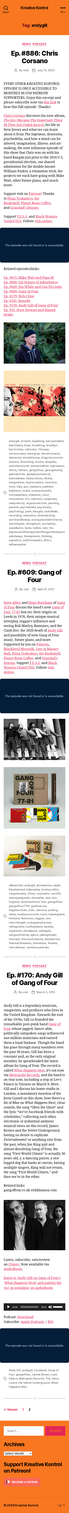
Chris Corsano (14, 116)
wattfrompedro (33, 540)
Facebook (40, 1370)
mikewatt (35, 495)
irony (12, 486)
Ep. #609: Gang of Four (21, 291)
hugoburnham (18, 910)
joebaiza (35, 486)
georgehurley (54, 470)
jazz (26, 486)
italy (19, 486)
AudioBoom (13, 1269)
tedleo (37, 528)
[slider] (58, 1306)
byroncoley (16, 449)
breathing (38, 445)
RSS (51, 1322)
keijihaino (15, 490)
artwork (26, 441)
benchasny (16, 445)
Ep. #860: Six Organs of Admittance (31, 282)
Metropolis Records (24, 1075)
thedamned (52, 939)
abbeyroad (16, 885)
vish (26, 70)
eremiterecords (19, 466)
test (45, 528)
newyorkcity (17, 503)
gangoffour (36, 470)
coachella (42, 893)
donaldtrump (31, 457)
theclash (14, 939)
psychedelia (28, 507)
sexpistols (15, 931)
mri (27, 499)
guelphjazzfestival (38, 474)
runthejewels (34, 926)
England (14, 902)
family (13, 470)
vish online (43, 221)
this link (50, 102)
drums (39, 462)
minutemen (16, 499)
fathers (23, 470)
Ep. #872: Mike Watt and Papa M (29, 278)
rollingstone (16, 926)
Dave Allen (12, 603)
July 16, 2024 (46, 70)
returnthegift (17, 922)
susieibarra (16, 528)
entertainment (30, 902)
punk (28, 511)
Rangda (38, 511)
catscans (31, 449)
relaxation (29, 515)
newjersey (50, 499)
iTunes (13, 1264)
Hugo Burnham (40, 603)
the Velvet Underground (34, 1382)
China (31, 893)
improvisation (35, 482)
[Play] (8, 1307)
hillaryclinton (34, 478)
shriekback (30, 931)
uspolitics (15, 540)
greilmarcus (39, 906)
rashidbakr (51, 511)
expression (57, 466)
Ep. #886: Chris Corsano (34, 57)
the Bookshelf (49, 654)
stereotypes (16, 523)
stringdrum (33, 523)
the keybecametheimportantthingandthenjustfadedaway (37, 532)
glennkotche (17, 474)
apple (56, 885)
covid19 (55, 893)
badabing (38, 441)
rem (48, 918)
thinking (46, 536)
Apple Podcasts (32, 1322)
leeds (12, 914)
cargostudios (17, 893)
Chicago (43, 449)
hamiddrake (16, 478)
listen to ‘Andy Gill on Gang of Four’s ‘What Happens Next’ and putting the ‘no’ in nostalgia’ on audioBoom (32, 1283)
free (43, 902)
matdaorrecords (28, 914)
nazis (43, 914)
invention (51, 482)
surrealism (49, 523)
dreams (14, 462)
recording (15, 515)
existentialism (40, 466)
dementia (15, 457)
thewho (52, 943)
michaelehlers (18, 495)
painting (53, 503)
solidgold (45, 931)
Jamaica (41, 910)
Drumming (27, 462)
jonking (53, 910)
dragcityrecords (51, 457)
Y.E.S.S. (22, 216)
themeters (39, 943)
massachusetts (41, 490)
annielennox (44, 885)
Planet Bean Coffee (36, 203)
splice (34, 935)
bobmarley (33, 889)
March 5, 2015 (46, 992)
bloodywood (17, 889)
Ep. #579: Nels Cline (19, 296)
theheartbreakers (20, 943)
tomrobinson (17, 947)
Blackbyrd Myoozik (19, 649)
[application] (34, 1307)
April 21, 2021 (46, 589)
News (26, 44)
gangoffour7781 (19, 906)
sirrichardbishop (19, 519)
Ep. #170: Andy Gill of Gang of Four (31, 305)
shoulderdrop (46, 515)
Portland (14, 918)
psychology (16, 511)
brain (27, 445)
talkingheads (47, 935)
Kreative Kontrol (34, 8)
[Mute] (50, 1307)
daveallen (37, 897)
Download (25, 1317)
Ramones (27, 918)
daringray (33, 453)
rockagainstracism (39, 922)
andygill (14, 441)
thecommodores (32, 939)
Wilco (47, 540)
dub (47, 897)
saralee (48, 926)
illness (48, 478)
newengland (56, 914)
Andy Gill (55, 630)
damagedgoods (19, 897)
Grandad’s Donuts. (24, 208)
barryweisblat (55, 441)
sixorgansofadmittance (46, 519)
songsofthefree (19, 935)
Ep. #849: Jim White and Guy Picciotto (33, 287)
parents (14, 507)
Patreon (35, 194)
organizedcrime (36, 503)
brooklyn (52, 445)
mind (45, 495)
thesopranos (32, 536)
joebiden (47, 486)
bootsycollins (50, 889)
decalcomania (50, 453)
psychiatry (44, 507)
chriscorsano (17, 453)
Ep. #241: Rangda (17, 301)
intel (31, 910)
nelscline (36, 499)
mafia (26, 490)
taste (28, 528)
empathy (50, 462)
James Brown (40, 1374)
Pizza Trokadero (20, 198)
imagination (16, 482)
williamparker (17, 544)
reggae (39, 918)
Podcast (40, 44)
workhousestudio (38, 947)
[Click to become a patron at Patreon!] (34, 1482)
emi (54, 897)
